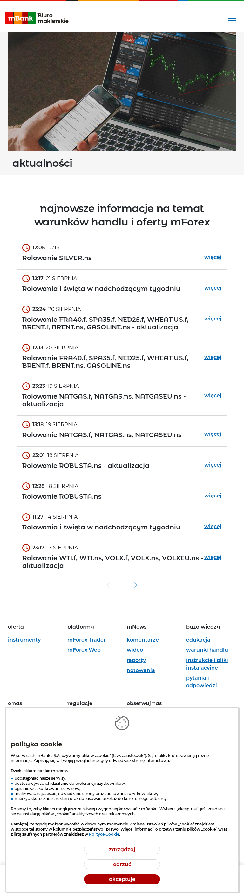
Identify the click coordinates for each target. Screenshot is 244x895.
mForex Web (84, 650)
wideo (135, 650)
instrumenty (24, 640)
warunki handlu (207, 650)
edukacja (198, 640)
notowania (141, 670)
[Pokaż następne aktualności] (136, 585)
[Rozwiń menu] (232, 18)
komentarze (143, 640)
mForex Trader (86, 640)
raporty (136, 660)
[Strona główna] (37, 18)
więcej (213, 257)
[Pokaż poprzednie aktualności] (108, 585)
